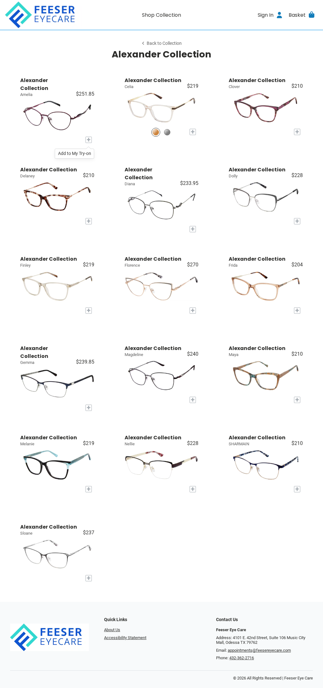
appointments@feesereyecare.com (259, 650)
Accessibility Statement (125, 637)
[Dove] (167, 132)
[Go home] (44, 15)
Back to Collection (164, 43)
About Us (112, 629)
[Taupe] (156, 132)
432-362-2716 (241, 657)
